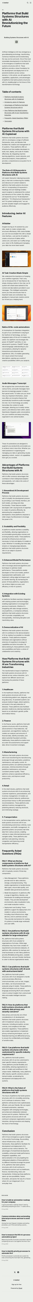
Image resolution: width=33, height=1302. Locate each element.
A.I (3, 9)
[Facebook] (18, 1272)
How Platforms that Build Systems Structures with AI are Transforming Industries (16, 113)
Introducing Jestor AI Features (14, 102)
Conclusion (8, 121)
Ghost (20, 1288)
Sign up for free (16, 1284)
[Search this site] (27, 2)
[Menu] (30, 2)
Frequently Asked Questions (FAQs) (16, 118)
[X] (15, 1272)
